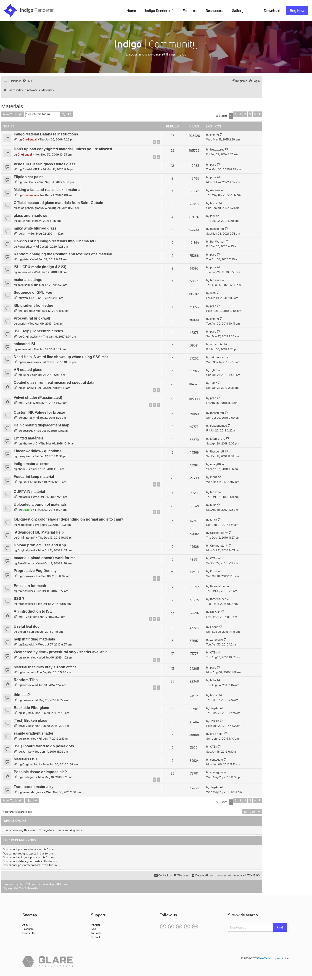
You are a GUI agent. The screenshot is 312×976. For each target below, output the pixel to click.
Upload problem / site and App (40, 545)
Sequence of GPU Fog (33, 292)
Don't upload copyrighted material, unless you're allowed (63, 149)
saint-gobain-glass (30, 208)
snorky (214, 135)
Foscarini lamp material (34, 477)
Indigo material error (31, 464)
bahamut (28, 672)
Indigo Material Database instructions (46, 134)
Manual (95, 925)
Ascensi (215, 190)
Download (272, 10)
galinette (28, 388)
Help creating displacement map (41, 425)
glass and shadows (30, 215)
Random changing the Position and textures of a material (63, 254)
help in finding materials (34, 639)
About (25, 925)
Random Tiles (26, 680)
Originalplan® (31, 337)
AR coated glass (28, 370)
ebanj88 (23, 469)
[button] (259, 114)
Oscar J (27, 510)
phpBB (23, 884)
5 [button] (250, 114)
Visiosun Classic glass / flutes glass (45, 164)
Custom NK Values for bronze (39, 412)
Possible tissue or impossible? (40, 772)
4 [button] (245, 114)
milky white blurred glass (35, 228)
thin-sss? (22, 695)
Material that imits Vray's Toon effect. (45, 667)
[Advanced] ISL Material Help (39, 532)
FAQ (93, 929)
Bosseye (27, 431)
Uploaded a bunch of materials (40, 504)
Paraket (27, 311)
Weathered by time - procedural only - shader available (61, 652)
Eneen (22, 632)
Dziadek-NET (31, 169)
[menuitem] (132, 10)
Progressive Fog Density (35, 571)
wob (25, 298)
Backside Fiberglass (31, 708)
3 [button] (240, 114)
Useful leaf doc (27, 626)
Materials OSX (26, 759)
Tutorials (96, 933)
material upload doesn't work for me (45, 558)
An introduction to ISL (33, 611)
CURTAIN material (29, 492)
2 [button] (235, 114)
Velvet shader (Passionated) (38, 397)
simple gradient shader (33, 733)
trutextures (217, 149)
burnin (214, 203)
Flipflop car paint (28, 177)
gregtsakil (24, 285)
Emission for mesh (30, 586)
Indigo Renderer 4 (159, 10)
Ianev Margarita (32, 792)
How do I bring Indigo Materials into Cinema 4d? (55, 241)
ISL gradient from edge (33, 305)
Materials (12, 106)
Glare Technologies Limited (273, 958)
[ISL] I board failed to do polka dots (44, 746)
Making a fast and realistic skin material (47, 190)
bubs (213, 505)
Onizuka (27, 576)
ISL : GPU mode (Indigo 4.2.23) (40, 267)
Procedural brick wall (32, 318)
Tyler (25, 375)
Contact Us (28, 933)
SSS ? (19, 598)
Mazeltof (33, 888)
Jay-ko (27, 713)
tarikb (26, 497)
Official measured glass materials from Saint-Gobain (58, 203)
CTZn (25, 403)
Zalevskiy (28, 644)
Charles (27, 418)
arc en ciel (24, 272)
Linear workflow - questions (37, 451)
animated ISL (25, 344)
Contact (95, 937)
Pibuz (25, 482)
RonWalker (25, 247)
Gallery (237, 10)
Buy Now (297, 10)
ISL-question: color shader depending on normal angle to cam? (68, 519)
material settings (28, 280)
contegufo (216, 760)
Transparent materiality (33, 787)
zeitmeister (217, 357)
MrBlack (215, 280)
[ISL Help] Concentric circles (38, 331)
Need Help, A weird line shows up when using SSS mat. (61, 357)
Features (190, 10)
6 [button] (255, 114)
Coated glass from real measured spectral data (54, 382)
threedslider (25, 591)
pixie (213, 165)
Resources (214, 10)
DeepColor (29, 182)
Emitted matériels (29, 438)
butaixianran (30, 362)
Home (131, 10)
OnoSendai (29, 139)
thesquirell (217, 229)
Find (280, 927)
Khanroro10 (29, 443)
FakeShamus (218, 426)
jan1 (20, 221)
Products (28, 929)
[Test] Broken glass (30, 720)
